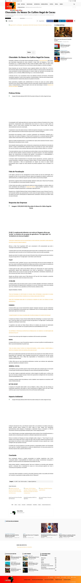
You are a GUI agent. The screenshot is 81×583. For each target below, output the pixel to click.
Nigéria (39, 504)
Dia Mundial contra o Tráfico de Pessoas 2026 (33, 570)
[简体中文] (17, 10)
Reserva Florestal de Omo (46, 504)
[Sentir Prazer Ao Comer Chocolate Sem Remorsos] (16, 492)
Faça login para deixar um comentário (24, 547)
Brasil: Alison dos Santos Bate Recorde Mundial (65, 46)
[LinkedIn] (70, 1)
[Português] (11, 10)
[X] (68, 577)
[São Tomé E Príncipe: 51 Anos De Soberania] (46, 492)
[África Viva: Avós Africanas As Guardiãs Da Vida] (63, 32)
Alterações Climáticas (63, 50)
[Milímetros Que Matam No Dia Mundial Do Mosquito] (13, 528)
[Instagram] (72, 1)
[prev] (73, 7)
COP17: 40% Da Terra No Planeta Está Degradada (15, 564)
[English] (12, 10)
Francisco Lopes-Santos (58, 41)
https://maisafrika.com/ (20, 512)
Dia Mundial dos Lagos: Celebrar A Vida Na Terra (65, 52)
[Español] (15, 10)
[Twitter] (73, 1)
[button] (74, 4)
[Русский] (21, 10)
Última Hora (8, 18)
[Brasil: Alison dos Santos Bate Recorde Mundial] (57, 46)
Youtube (74, 577)
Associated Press (43, 60)
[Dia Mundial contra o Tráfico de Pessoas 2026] (25, 570)
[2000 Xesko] (71, 582)
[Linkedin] (62, 577)
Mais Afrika (35, 504)
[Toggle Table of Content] (32, 52)
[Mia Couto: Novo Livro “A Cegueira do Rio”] (31, 528)
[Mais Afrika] (6, 21)
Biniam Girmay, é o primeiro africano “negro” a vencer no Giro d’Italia (67, 535)
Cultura (24, 533)
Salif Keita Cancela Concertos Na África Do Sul (33, 7)
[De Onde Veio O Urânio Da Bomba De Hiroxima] (7, 570)
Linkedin (64, 577)
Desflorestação (29, 504)
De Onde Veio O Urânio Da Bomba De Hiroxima (16, 570)
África (16, 504)
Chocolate (23, 504)
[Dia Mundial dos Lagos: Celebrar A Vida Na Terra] (57, 53)
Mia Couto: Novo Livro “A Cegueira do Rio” (31, 535)
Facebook (51, 577)
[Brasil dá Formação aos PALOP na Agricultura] (31, 492)
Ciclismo (60, 533)
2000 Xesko (74, 581)
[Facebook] (69, 1)
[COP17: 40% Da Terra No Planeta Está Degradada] (7, 564)
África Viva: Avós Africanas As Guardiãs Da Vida (16, 558)
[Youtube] (75, 1)
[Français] (18, 10)
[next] (75, 7)
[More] (74, 21)
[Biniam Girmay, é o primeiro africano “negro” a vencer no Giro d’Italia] (67, 528)
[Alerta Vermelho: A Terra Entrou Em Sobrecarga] (25, 564)
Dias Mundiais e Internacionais (10, 533)
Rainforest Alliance (31, 186)
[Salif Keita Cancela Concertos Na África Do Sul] (57, 59)
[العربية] (14, 10)
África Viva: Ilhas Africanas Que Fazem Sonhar (34, 558)
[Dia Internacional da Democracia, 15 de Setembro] (49, 528)
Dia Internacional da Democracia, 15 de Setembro (49, 535)
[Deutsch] (20, 10)
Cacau (19, 504)
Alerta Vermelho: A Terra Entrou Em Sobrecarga (33, 564)
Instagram (58, 577)
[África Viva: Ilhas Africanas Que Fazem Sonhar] (25, 558)
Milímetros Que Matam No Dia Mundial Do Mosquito (12, 535)
